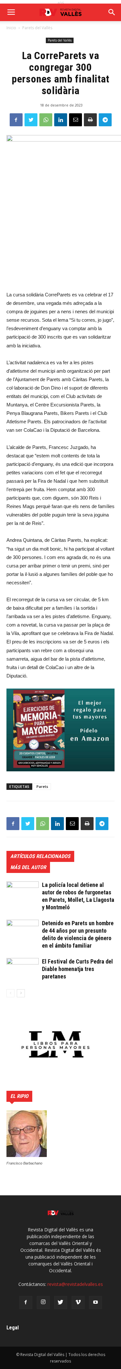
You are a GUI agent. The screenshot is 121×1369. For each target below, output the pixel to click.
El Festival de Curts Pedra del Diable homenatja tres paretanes (77, 969)
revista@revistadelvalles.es (75, 1284)
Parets (42, 786)
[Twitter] (60, 1302)
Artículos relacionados (40, 856)
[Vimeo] (78, 1302)
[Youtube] (95, 1302)
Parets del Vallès (37, 28)
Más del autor (28, 867)
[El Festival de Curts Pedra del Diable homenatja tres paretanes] (22, 969)
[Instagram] (43, 1302)
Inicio (11, 28)
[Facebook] (25, 1302)
